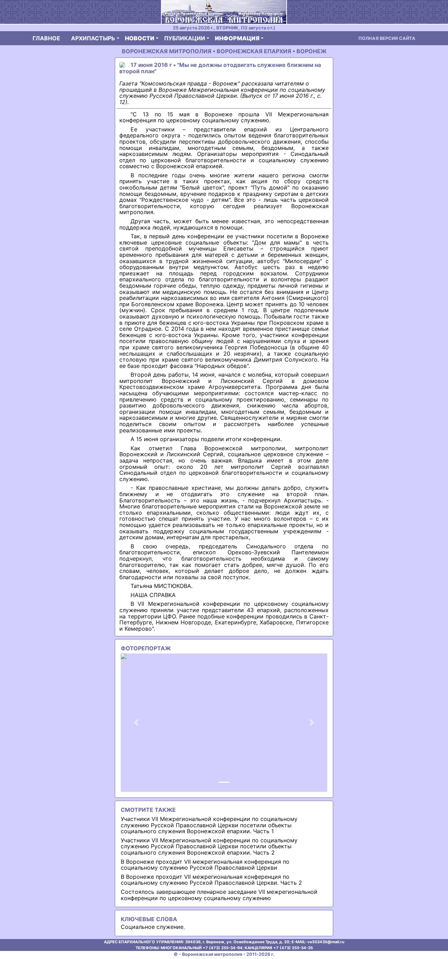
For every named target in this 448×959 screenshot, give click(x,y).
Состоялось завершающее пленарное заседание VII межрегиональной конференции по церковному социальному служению (219, 895)
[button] (136, 722)
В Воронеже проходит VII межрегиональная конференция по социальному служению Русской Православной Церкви (205, 864)
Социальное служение (152, 926)
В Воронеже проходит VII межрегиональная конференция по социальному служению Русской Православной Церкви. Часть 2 (211, 879)
